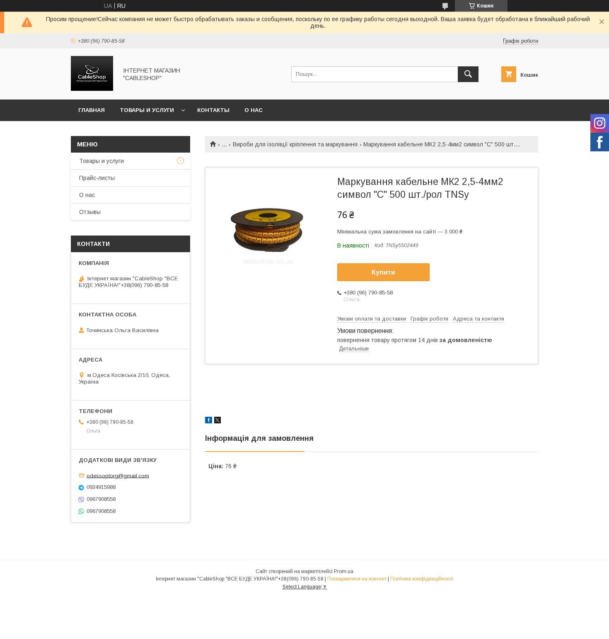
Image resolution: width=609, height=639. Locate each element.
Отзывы (90, 212)
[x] (217, 421)
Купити (383, 272)
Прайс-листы (97, 178)
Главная (91, 110)
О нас (253, 110)
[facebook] (208, 421)
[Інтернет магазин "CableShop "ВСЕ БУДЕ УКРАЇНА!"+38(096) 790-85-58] (92, 88)
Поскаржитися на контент (357, 579)
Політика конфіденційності (421, 579)
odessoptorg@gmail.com (118, 475)
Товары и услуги (147, 110)
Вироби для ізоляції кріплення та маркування (295, 144)
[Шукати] (468, 74)
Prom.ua (343, 571)
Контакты (213, 110)
